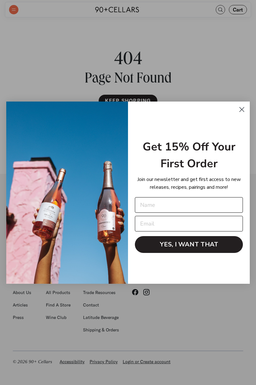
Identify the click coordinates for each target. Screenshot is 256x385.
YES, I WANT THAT (189, 244)
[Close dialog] (241, 109)
